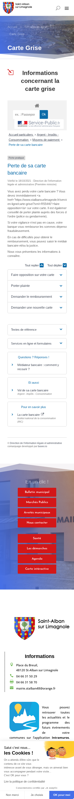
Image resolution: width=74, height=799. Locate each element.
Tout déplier (55, 265)
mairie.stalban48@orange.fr (35, 688)
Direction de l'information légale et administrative (36, 443)
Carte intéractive (37, 569)
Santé (37, 538)
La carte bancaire (28, 414)
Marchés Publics (37, 502)
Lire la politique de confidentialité (24, 781)
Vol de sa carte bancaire (32, 390)
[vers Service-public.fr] (39, 124)
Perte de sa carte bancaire (26, 144)
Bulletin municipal (37, 492)
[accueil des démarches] (37, 105)
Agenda (37, 558)
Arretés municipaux (37, 512)
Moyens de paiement (46, 139)
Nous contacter (37, 522)
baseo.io (42, 446)
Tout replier (32, 265)
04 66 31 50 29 (26, 676)
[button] (37, 275)
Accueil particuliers (21, 134)
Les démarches (37, 548)
